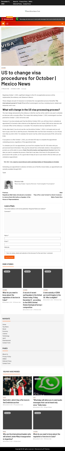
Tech (34, 397)
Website (6, 247)
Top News (3, 67)
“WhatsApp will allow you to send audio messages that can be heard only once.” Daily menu (36, 19)
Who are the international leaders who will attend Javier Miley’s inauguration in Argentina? (17, 436)
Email (6, 241)
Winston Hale (6, 88)
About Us (15, 1)
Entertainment (7, 340)
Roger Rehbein (48, 407)
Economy (5, 331)
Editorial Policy (17, 4)
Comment (7, 211)
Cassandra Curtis (19, 404)
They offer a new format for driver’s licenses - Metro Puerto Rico (48, 195)
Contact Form (27, 4)
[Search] (62, 23)
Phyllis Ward (18, 441)
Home (4, 324)
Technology (6, 336)
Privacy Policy (23, 1)
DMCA (30, 1)
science (5, 333)
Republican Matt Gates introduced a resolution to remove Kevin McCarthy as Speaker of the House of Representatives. (17, 196)
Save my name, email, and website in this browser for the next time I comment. (29, 253)
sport (4, 338)
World (4, 329)
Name (6, 235)
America (24, 97)
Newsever (38, 449)
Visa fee (25, 121)
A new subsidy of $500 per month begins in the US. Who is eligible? (52, 295)
